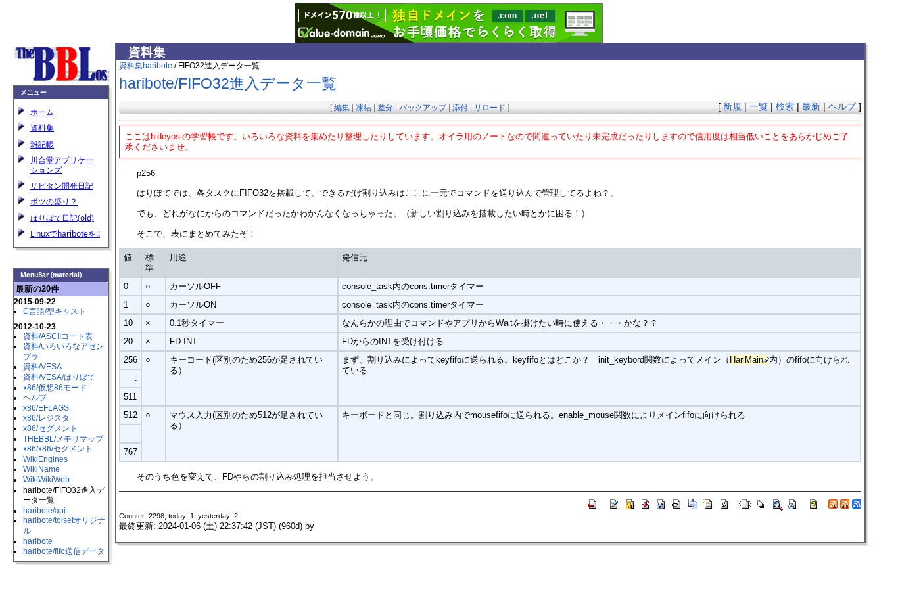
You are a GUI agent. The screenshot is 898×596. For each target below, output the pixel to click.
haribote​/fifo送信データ (64, 551)
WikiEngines (45, 459)
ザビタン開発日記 (61, 185)
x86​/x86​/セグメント (58, 448)
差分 (385, 107)
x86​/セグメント (50, 428)
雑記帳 (42, 144)
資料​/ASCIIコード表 (58, 336)
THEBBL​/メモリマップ (63, 439)
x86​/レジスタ (46, 418)
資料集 (42, 127)
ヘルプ (35, 397)
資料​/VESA (42, 366)
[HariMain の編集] (766, 360)
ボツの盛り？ (54, 201)
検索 (785, 106)
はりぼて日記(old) (62, 217)
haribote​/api (44, 510)
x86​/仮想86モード (55, 387)
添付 (460, 107)
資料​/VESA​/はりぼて (59, 377)
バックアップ (422, 107)
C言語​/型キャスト (54, 311)
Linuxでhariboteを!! (65, 233)
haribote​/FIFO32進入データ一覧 (228, 83)
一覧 (758, 106)
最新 (811, 106)
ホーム (42, 112)
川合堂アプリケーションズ (61, 164)
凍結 (363, 107)
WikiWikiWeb (46, 479)
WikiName (41, 469)
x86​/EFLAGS (46, 408)
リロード (490, 107)
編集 (342, 107)
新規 (732, 106)
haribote (38, 541)
